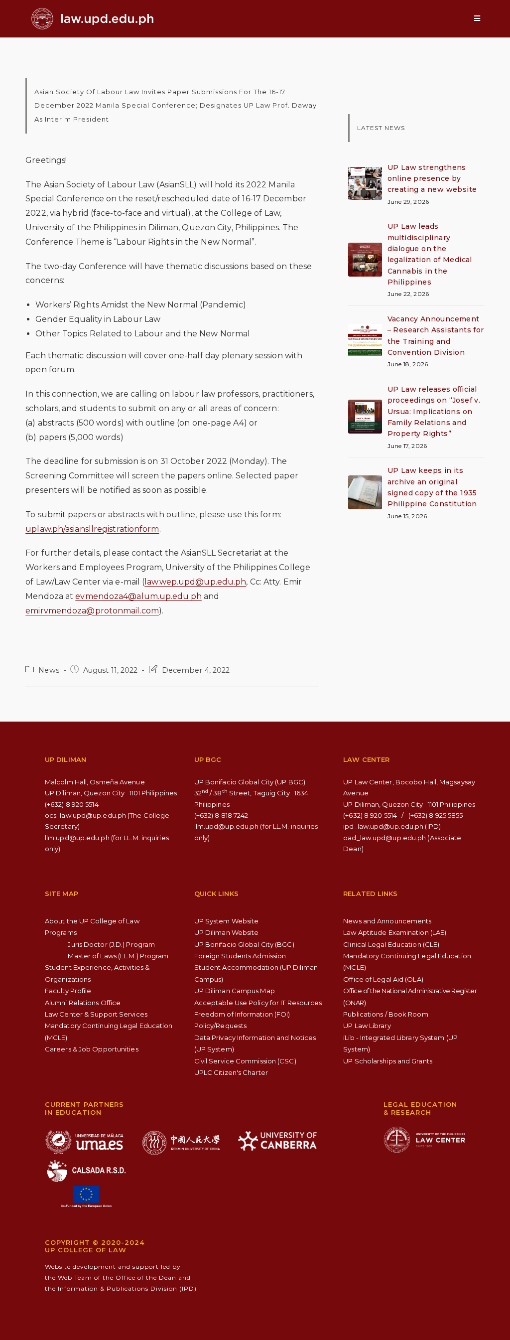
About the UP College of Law (92, 921)
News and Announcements (387, 921)
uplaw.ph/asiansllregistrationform (92, 529)
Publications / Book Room (385, 1014)
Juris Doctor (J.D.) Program (111, 944)
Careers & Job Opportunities (91, 1049)
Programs (61, 932)
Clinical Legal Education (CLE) (391, 944)
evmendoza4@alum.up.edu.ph (138, 596)
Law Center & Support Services (96, 1014)
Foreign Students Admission (240, 956)
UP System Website (226, 921)
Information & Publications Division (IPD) (127, 1288)
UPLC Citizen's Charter (231, 1072)
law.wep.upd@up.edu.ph (195, 582)
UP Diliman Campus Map (234, 991)
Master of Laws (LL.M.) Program (118, 956)
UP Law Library (366, 1026)
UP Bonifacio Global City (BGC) (244, 944)
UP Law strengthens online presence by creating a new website (432, 178)
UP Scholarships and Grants (387, 1061)
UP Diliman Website (226, 932)
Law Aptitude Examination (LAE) (394, 932)
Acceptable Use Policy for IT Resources (258, 1003)
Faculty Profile (68, 991)
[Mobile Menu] (477, 18)
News (48, 670)
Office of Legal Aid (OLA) (383, 979)
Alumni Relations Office (83, 1003)
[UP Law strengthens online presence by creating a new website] (365, 183)
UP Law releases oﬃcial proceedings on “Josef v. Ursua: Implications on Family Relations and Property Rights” (434, 412)
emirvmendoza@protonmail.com (92, 610)
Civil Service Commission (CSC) (245, 1061)
